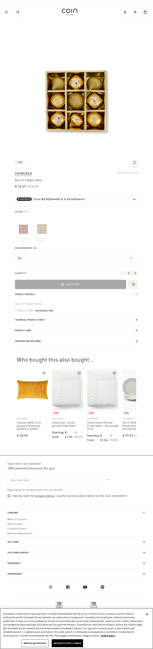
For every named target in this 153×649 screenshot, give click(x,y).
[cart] (145, 12)
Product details (25, 294)
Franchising (14, 573)
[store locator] (135, 12)
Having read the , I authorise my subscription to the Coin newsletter (69, 496)
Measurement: (25, 248)
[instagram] (50, 587)
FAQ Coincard (14, 524)
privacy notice (44, 496)
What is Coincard (16, 519)
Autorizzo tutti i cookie (67, 643)
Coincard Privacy (16, 528)
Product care (23, 330)
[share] (134, 162)
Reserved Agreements (20, 533)
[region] (76, 628)
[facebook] (68, 587)
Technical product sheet (30, 319)
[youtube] (85, 587)
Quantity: (21, 273)
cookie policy (108, 635)
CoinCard (12, 512)
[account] (125, 12)
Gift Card (13, 541)
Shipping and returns (28, 341)
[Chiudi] (147, 614)
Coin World (14, 563)
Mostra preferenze (35, 643)
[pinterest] (102, 587)
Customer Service (18, 552)
